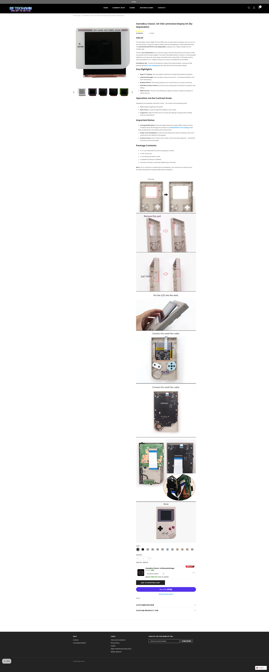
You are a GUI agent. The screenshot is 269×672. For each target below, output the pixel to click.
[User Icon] (254, 7)
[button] (140, 31)
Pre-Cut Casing (151, 65)
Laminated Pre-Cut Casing (179, 127)
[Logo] (21, 9)
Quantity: (139, 555)
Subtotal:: (139, 562)
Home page (76, 15)
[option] (103, 52)
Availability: (139, 33)
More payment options (166, 594)
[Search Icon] (249, 8)
